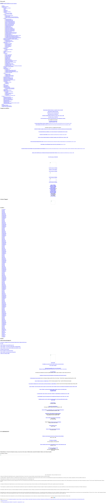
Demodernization (53, 402)
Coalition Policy (6, 10)
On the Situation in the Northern (40, 124)
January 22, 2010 (53, 144)
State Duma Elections (74, 499)
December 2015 (4, 304)
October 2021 (4, 252)
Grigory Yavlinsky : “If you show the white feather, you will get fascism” (10, 346)
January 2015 (4, 312)
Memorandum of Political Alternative (8, 66)
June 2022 (3, 246)
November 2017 (4, 287)
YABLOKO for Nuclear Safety (9, 41)
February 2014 (4, 320)
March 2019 (3, 275)
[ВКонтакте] (54, 497)
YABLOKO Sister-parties (8, 72)
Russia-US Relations (8, 46)
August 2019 (3, 271)
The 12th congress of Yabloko (53, 171)
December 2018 (4, 277)
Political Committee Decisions (9, 93)
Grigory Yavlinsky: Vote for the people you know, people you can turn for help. (40, 386)
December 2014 (4, 313)
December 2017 (4, 286)
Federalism (6, 92)
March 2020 (3, 266)
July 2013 (3, 325)
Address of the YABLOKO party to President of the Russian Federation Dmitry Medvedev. (45, 152)
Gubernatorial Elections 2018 (9, 19)
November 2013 (4, 322)
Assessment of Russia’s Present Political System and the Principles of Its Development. (33, 148)
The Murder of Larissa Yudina (9, 63)
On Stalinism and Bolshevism (53, 121)
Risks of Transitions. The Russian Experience (6, 350)
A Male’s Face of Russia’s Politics (5, 353)
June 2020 (3, 264)
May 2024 (3, 229)
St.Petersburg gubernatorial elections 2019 (10, 33)
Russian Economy (64, 499)
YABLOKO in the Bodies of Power (6, 105)
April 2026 (3, 212)
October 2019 (4, 270)
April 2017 (3, 292)
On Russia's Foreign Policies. (44, 134)
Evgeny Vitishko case (8, 55)
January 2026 (4, 214)
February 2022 (4, 249)
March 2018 (3, 284)
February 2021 (4, 258)
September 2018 (4, 279)
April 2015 (3, 310)
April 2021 (3, 256)
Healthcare (6, 82)
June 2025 (3, 219)
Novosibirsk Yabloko (53, 189)
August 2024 (3, 227)
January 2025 (4, 223)
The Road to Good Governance (4, 349)
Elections (5, 18)
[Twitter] (53, 497)
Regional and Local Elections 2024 (8, 78)
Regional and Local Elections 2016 (9, 28)
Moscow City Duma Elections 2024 (10, 23)
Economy (5, 14)
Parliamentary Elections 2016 (9, 25)
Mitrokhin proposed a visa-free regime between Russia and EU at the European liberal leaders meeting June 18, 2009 (53, 399)
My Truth (1, 343)
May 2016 (3, 300)
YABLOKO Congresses (5, 6)
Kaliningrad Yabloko (52, 188)
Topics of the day (6, 85)
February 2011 (4, 334)
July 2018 (3, 281)
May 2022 (3, 247)
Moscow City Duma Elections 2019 (10, 22)
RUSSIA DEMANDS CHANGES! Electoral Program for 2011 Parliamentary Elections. (53, 118)
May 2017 (3, 291)
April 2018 (3, 283)
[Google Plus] (51, 497)
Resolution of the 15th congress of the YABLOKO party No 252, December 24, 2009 (59, 124)
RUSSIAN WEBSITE (13, 3)
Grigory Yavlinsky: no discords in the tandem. (45, 389)
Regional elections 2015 (8, 31)
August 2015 (3, 307)
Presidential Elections (8, 26)
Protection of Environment (8, 40)
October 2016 (4, 296)
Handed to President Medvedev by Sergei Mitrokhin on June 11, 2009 (66, 141)
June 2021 (3, 255)
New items (5, 67)
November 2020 (4, 260)
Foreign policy (5, 42)
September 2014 (4, 315)
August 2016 (3, 298)
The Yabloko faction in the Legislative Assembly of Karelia (13, 35)
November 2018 (4, 278)
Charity (5, 9)
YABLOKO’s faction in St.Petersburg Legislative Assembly (13, 37)
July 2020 (3, 263)
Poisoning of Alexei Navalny (9, 61)
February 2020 (4, 267)
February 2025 (4, 222)
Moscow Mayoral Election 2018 (9, 24)
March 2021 (3, 257)
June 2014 (3, 317)
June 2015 (3, 308)
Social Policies (5, 81)
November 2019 (4, 269)
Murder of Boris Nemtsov (8, 59)
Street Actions (7, 94)
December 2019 (4, 268)
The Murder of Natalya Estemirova (9, 64)
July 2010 (3, 335)
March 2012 (3, 331)
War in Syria (7, 47)
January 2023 (4, 241)
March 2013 (3, 328)
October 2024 (4, 225)
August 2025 (3, 218)
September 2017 (4, 288)
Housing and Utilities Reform (9, 15)
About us (3, 5)
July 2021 (3, 254)
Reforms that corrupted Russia (53, 406)
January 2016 (4, 303)
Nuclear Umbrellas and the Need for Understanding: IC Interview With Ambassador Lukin (53, 444)
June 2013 (3, 326)
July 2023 (3, 236)
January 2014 (4, 321)
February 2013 (4, 329)
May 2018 (3, 282)
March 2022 (3, 248)
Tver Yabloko (52, 194)
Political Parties (6, 68)
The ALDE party (7, 69)
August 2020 (3, 262)
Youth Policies (7, 83)
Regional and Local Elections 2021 (45, 499)
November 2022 (4, 242)
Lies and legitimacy (53, 371)
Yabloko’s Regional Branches (7, 90)
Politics (5, 73)
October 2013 (4, 323)
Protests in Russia (7, 62)
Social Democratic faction (7, 80)
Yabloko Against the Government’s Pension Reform (12, 17)
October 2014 (4, 314)
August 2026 (3, 209)
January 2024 (4, 232)
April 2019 (3, 274)
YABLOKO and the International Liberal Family (11, 71)
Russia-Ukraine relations (8, 45)
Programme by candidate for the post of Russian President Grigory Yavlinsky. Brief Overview (13, 342)
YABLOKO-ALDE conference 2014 (10, 95)
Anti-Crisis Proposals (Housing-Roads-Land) (36, 141)
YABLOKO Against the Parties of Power (10, 70)
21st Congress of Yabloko (8, 13)
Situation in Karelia (7, 74)
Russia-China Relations (8, 44)
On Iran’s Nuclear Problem (42, 137)
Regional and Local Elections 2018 (9, 29)
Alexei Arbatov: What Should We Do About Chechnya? (53, 413)
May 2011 (3, 333)
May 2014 (3, 318)
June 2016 (3, 299)
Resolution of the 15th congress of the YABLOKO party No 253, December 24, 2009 (60, 123)
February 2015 (4, 311)
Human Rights (5, 53)
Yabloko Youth (6, 89)
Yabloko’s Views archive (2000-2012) (7, 106)
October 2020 (4, 261)
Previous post (2, 500)
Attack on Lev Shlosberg (8, 54)
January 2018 (4, 285)
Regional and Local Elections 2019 (9, 30)
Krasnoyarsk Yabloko (53, 192)
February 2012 (4, 332)
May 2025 (3, 220)
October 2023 (4, 234)
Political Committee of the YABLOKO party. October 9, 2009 (66, 152)
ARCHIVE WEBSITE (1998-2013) (5, 3)
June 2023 (3, 237)
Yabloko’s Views (4, 7)
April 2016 (3, 301)
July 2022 (3, 245)
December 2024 (4, 224)
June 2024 (3, 228)
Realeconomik (53, 362)
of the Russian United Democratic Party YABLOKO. (50, 141)
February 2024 (4, 231)
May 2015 (3, 309)
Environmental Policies (7, 39)
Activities (5, 8)
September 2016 (4, 297)
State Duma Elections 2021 (80, 499)
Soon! (4, 84)
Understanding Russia (6, 86)
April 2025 (3, 221)
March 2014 (3, 319)
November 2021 (4, 251)
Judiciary (6, 50)
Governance (5, 48)
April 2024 (3, 230)
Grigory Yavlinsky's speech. (53, 425)
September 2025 (4, 217)
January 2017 (4, 294)
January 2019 (4, 276)
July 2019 (3, 272)
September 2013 (4, 324)
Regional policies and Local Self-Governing (9, 79)
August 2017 (3, 289)
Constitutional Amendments (9, 49)
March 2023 (3, 239)
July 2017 (3, 290)
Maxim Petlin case (7, 58)
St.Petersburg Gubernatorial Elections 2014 (11, 32)
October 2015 (4, 305)
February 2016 (4, 302)
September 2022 (4, 244)
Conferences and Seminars (7, 11)
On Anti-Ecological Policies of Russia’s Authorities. (42, 123)
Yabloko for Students (53, 185)
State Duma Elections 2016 (8, 34)
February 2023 (4, 240)
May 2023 (3, 238)
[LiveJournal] (52, 497)
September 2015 (4, 306)
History (5, 52)
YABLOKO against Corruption (9, 75)
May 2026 (3, 211)
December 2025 (4, 215)
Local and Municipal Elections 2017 (10, 21)
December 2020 (4, 259)
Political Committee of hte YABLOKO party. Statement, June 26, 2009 (57, 134)
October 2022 (4, 243)
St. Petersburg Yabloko (53, 186)
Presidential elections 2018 (8, 27)
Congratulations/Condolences (9, 91)
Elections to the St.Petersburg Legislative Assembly (10, 38)
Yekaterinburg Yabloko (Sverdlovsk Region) (53, 191)
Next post (6, 500)
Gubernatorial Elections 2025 (9, 20)
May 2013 (3, 327)
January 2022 (4, 250)
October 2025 (4, 216)
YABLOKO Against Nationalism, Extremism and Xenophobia (13, 65)
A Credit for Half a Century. (41, 393)
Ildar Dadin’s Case (7, 57)
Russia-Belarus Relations (8, 43)
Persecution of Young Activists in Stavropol (11, 60)
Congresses (5, 12)
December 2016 (4, 295)
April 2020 (3, 265)
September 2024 (4, 226)
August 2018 (3, 280)
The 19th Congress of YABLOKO (9, 88)
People (3, 104)
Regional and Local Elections (7, 101)
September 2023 (4, 235)
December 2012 (4, 330)
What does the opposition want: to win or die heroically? (53, 368)
